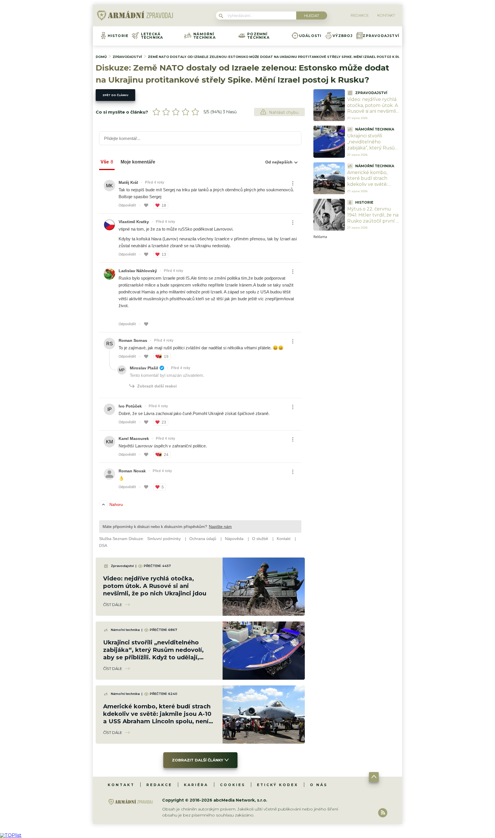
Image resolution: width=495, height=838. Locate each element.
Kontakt (121, 785)
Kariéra (196, 785)
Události (310, 36)
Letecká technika (152, 35)
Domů (101, 57)
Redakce (159, 785)
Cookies (232, 785)
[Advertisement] (356, 325)
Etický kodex (277, 785)
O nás (318, 785)
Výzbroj (343, 36)
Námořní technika (204, 35)
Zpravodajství (381, 36)
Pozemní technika (258, 35)
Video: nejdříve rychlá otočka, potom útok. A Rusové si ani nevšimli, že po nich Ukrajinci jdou (154, 586)
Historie (118, 36)
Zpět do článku (115, 95)
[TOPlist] (10, 835)
